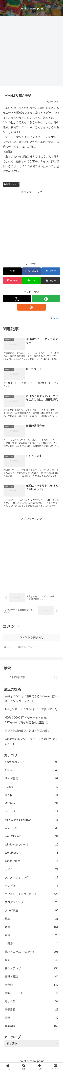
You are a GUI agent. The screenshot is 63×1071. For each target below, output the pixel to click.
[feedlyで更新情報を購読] (46, 298)
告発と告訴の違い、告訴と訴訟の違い (27, 730)
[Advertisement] (31, 52)
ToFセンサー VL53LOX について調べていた (31, 709)
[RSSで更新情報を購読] (31, 307)
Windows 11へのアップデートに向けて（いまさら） (31, 741)
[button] (50, 280)
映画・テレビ (12, 184)
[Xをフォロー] (17, 298)
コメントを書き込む (31, 637)
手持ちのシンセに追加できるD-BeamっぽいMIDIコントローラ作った (31, 699)
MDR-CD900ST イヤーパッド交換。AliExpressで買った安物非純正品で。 (27, 720)
